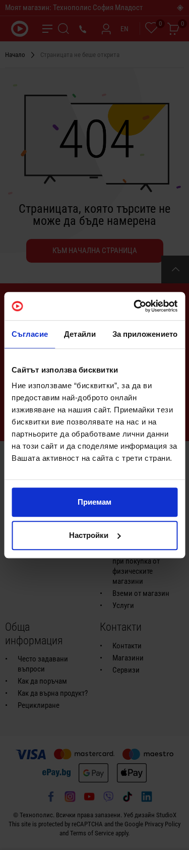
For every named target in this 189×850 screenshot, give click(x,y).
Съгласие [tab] (30, 334)
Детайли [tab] (80, 334)
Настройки (88, 535)
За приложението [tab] (145, 334)
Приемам (94, 502)
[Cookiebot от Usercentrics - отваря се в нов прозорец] (134, 306)
